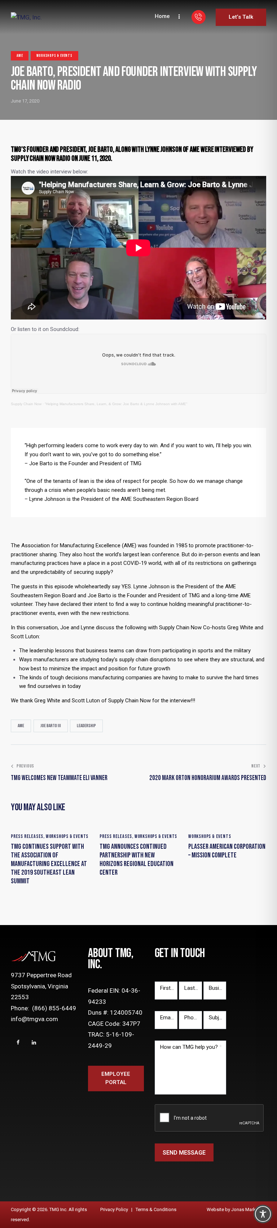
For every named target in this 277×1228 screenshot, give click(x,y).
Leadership (86, 726)
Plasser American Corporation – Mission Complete (226, 851)
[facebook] (18, 1043)
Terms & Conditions (156, 1209)
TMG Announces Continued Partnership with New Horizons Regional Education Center (136, 859)
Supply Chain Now (26, 404)
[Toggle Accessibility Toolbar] (263, 1214)
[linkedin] (34, 1043)
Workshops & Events (54, 55)
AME (20, 55)
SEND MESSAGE (184, 1152)
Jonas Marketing (248, 1209)
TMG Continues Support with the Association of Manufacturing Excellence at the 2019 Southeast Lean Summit (49, 863)
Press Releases (27, 836)
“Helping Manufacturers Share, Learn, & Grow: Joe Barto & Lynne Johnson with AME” (116, 404)
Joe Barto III (50, 726)
